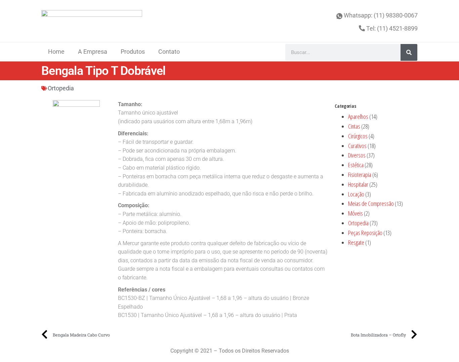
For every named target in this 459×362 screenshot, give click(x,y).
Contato (169, 51)
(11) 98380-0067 (396, 15)
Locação (356, 194)
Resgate (356, 242)
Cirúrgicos (358, 136)
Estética (356, 165)
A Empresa (92, 51)
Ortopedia (61, 88)
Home (56, 51)
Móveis (355, 213)
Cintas (354, 126)
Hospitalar (358, 184)
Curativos (357, 146)
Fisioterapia (359, 175)
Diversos (357, 155)
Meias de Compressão (371, 203)
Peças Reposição (365, 233)
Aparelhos (358, 116)
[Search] (409, 52)
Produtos (133, 51)
